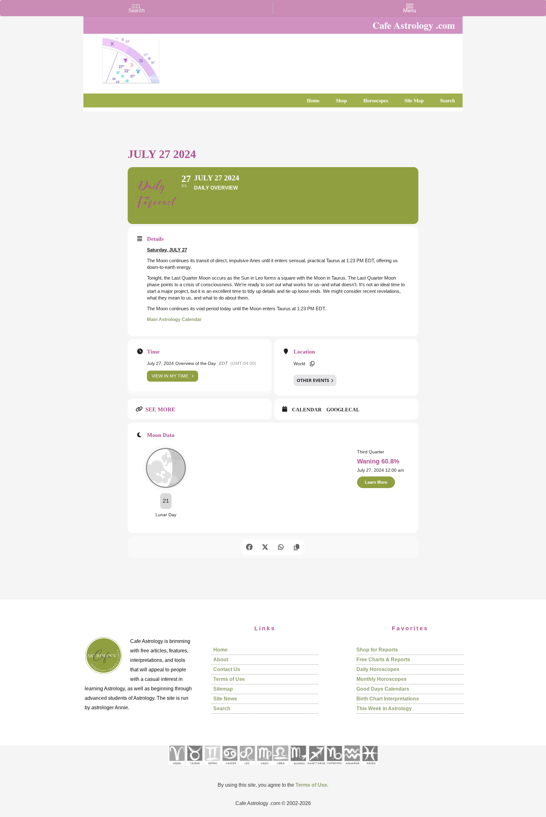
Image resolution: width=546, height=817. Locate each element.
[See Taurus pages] (194, 766)
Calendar (307, 409)
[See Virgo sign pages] (264, 766)
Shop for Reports (377, 649)
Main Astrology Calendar (174, 319)
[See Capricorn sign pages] (334, 766)
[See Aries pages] (176, 766)
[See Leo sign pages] (247, 766)
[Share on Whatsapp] (281, 547)
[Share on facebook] (249, 547)
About (220, 659)
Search (221, 708)
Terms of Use (229, 679)
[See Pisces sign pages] (369, 766)
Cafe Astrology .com (149, 58)
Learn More (376, 482)
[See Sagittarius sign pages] (316, 766)
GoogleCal (343, 409)
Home (220, 649)
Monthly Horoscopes (381, 679)
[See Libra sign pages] (280, 766)
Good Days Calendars (382, 689)
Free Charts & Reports (383, 659)
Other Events (313, 380)
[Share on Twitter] (265, 547)
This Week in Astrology (384, 708)
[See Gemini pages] (212, 766)
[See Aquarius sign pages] (351, 766)
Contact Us (226, 669)
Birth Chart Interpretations (387, 698)
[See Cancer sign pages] (229, 766)
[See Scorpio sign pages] (298, 766)
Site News (225, 698)
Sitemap (223, 689)
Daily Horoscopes (377, 669)
